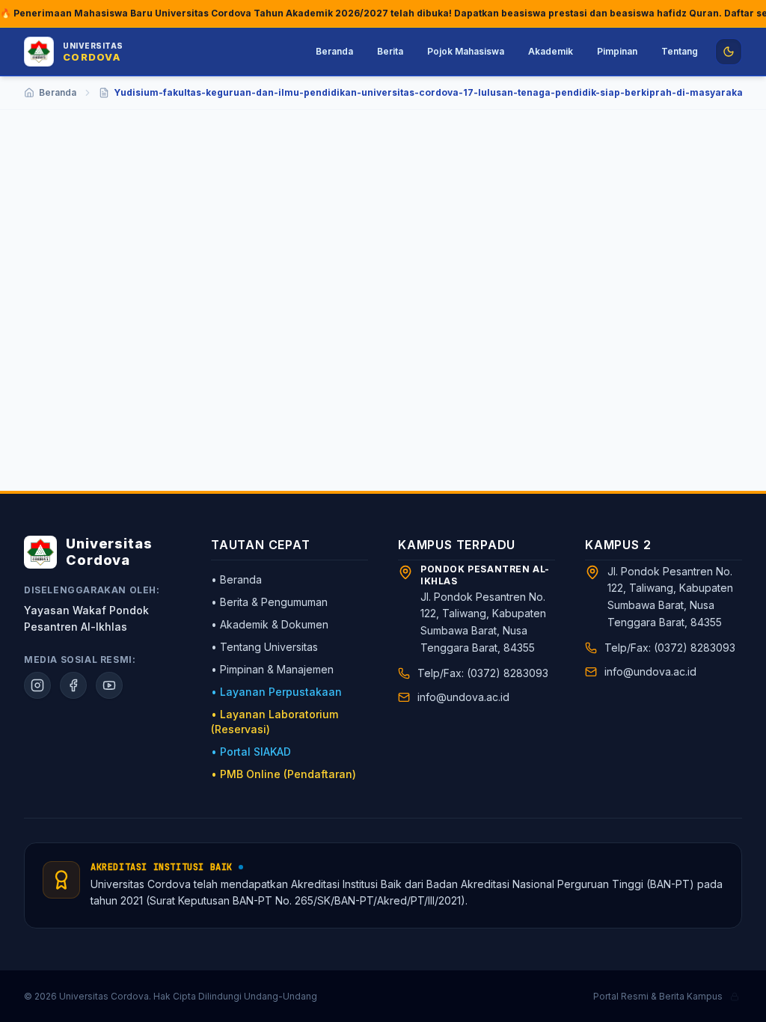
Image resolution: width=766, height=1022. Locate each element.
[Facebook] (73, 685)
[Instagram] (37, 685)
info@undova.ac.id (463, 697)
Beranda (334, 51)
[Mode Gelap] (728, 51)
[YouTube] (109, 685)
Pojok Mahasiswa (465, 51)
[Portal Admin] (734, 996)
